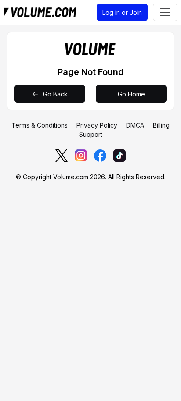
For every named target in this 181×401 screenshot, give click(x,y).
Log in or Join (122, 12)
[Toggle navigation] (165, 12)
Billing (161, 125)
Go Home (131, 94)
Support (90, 134)
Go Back (54, 94)
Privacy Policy (96, 125)
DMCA (135, 125)
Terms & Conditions (39, 125)
